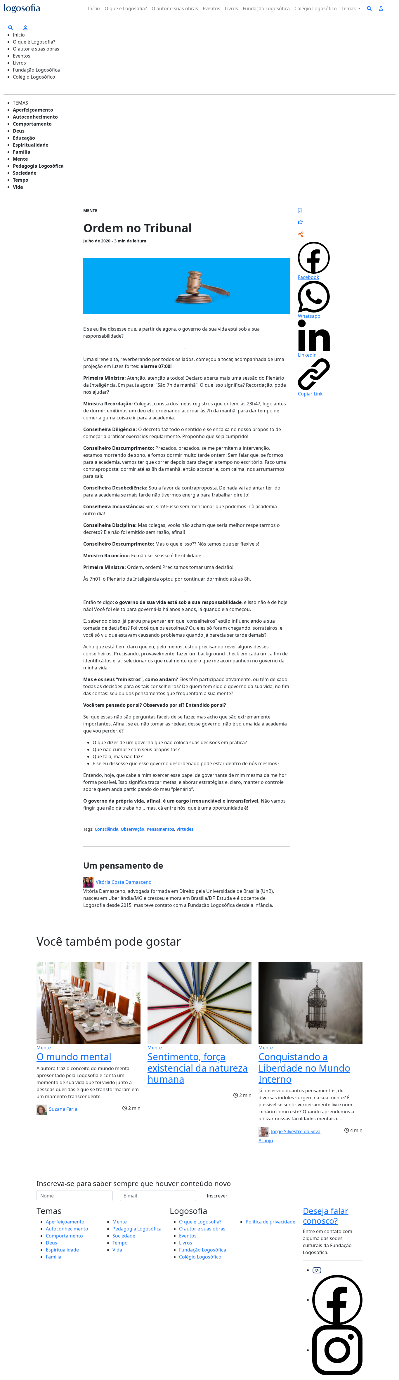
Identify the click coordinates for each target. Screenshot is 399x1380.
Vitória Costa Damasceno (122, 882)
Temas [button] (349, 8)
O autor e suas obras (175, 8)
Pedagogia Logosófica (38, 166)
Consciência (106, 829)
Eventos (211, 8)
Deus (19, 131)
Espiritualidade (30, 145)
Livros (231, 8)
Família (21, 152)
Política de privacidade (270, 1221)
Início (94, 8)
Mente (20, 159)
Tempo (20, 180)
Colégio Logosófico (315, 8)
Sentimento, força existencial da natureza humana (198, 1067)
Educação (24, 138)
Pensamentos (160, 829)
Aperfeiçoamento (33, 110)
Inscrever (217, 1195)
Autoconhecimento (35, 117)
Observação (132, 829)
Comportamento (32, 124)
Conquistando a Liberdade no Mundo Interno (304, 1067)
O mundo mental (74, 1056)
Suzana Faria (62, 1109)
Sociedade (24, 173)
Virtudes (184, 829)
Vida (18, 187)
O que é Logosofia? (126, 8)
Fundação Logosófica (266, 8)
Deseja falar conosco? (325, 1215)
